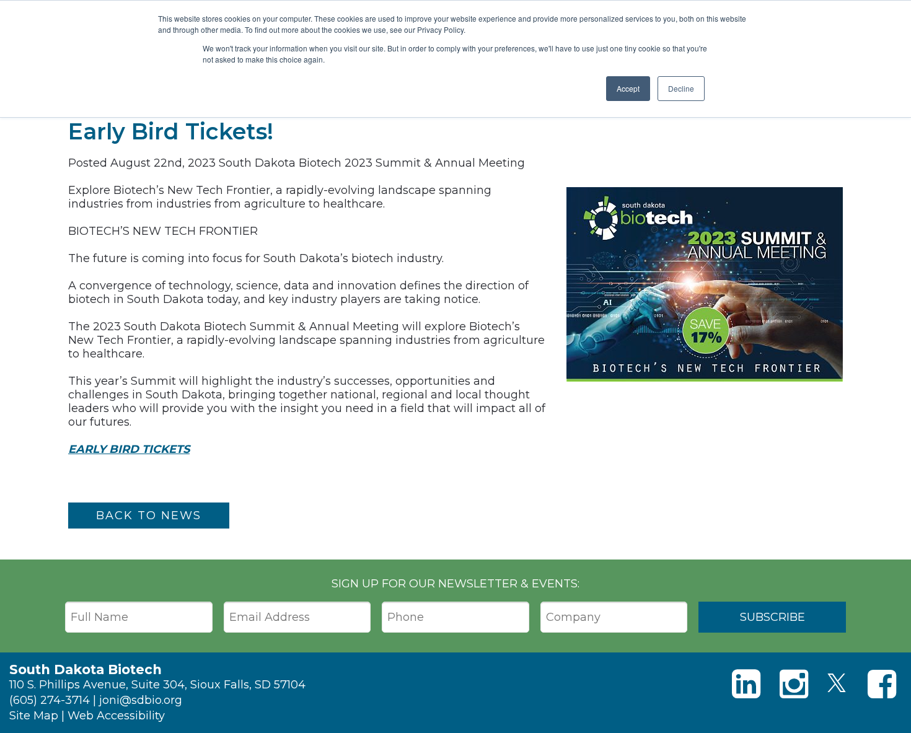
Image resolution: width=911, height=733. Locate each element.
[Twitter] (837, 683)
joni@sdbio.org (140, 700)
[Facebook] (882, 684)
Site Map (33, 715)
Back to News (148, 515)
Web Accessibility (116, 715)
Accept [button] (628, 88)
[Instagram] (794, 684)
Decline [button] (681, 88)
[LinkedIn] (746, 684)
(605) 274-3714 (49, 700)
